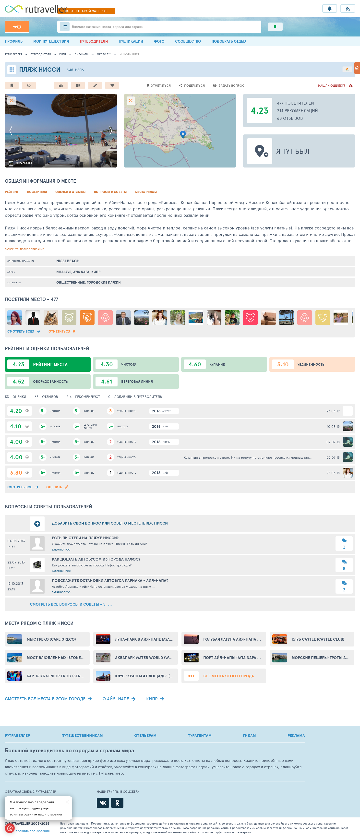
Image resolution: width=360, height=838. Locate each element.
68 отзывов (290, 118)
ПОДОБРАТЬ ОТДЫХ (229, 41)
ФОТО (159, 41)
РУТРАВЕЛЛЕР (17, 735)
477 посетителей (295, 103)
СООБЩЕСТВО (188, 41)
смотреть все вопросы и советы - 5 (68, 604)
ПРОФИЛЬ (14, 41)
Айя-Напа (82, 54)
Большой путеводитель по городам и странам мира (69, 750)
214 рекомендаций (297, 110)
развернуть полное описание (24, 249)
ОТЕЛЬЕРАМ (145, 735)
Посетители (37, 192)
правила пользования (33, 830)
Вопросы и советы (110, 192)
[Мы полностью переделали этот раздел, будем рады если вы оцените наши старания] (10, 828)
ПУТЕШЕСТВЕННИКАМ (82, 735)
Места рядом (146, 192)
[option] (61, 131)
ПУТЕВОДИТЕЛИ (94, 41)
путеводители (40, 54)
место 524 (104, 54)
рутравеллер (13, 54)
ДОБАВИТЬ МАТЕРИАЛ (86, 11)
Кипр (62, 54)
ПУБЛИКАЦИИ (131, 41)
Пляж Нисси (39, 69)
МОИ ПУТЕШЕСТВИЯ (51, 41)
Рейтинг (12, 192)
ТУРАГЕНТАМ (200, 735)
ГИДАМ (249, 735)
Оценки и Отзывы (70, 192)
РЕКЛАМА (296, 735)
